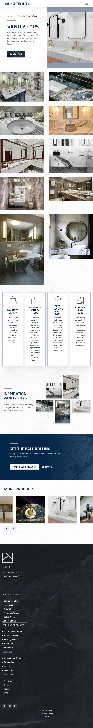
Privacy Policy (47, 714)
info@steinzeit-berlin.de (12, 572)
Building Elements (12, 639)
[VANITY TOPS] (62, 509)
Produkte (21, 16)
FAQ (6, 693)
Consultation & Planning (14, 658)
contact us (16, 54)
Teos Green (9, 605)
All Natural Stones (10, 621)
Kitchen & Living (11, 635)
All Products (7, 647)
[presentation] (6, 528)
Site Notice (47, 711)
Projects (8, 689)
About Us (8, 681)
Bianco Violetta (11, 601)
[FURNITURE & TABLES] (30, 509)
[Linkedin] (15, 706)
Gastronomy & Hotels (13, 631)
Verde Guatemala (11, 613)
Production (9, 662)
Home (12, 16)
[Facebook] (4, 706)
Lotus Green (9, 617)
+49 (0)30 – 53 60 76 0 (12, 576)
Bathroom (8, 643)
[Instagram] (10, 706)
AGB (47, 716)
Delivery (8, 666)
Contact (7, 685)
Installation (9, 670)
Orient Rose (9, 609)
